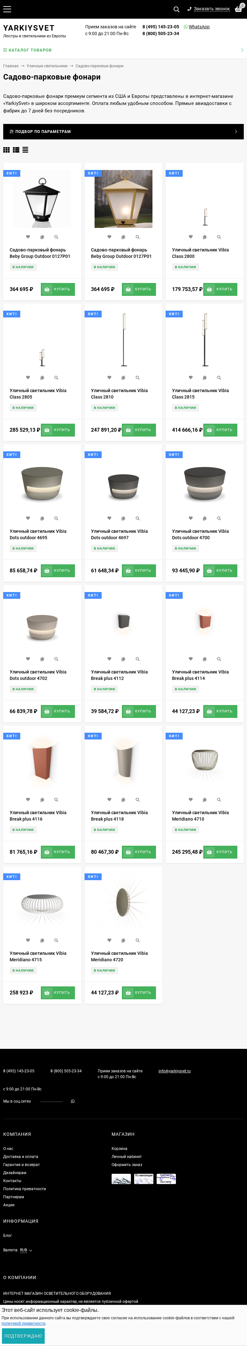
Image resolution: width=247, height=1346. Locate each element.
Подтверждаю (23, 1336)
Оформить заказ (127, 1164)
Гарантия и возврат (21, 1164)
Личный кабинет (127, 1156)
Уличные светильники (47, 66)
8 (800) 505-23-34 (160, 33)
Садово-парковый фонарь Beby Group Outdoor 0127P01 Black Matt (40, 256)
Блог (7, 1235)
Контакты (12, 1181)
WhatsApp (191, 26)
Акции (8, 1205)
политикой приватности (23, 1323)
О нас (8, 1148)
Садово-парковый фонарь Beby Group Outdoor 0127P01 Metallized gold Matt (121, 256)
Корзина (119, 1148)
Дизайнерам (14, 1173)
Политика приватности (24, 1189)
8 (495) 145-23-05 (160, 26)
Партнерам (13, 1197)
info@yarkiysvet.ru (175, 1071)
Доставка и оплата (20, 1156)
